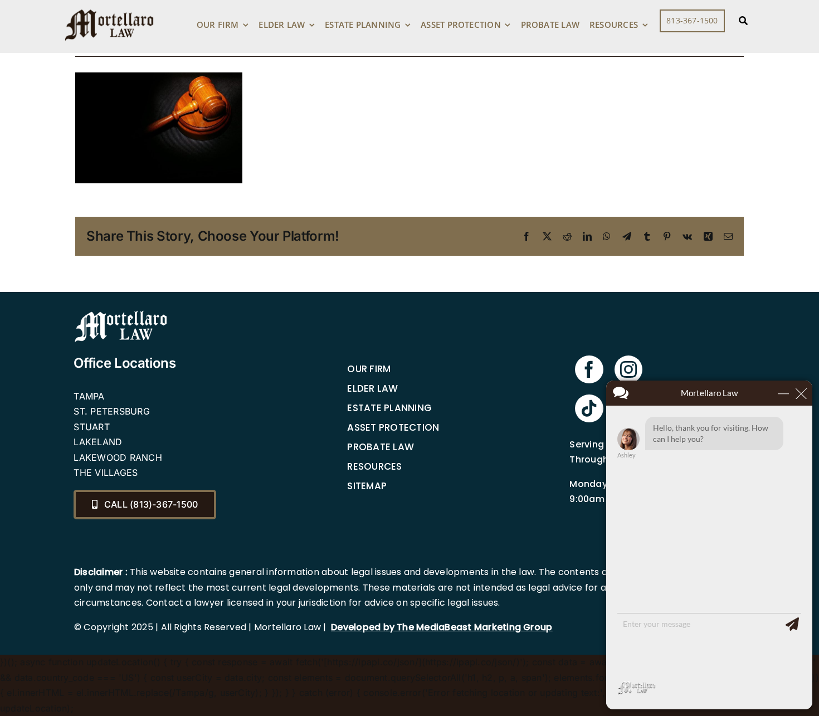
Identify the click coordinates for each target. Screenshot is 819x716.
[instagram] (628, 369)
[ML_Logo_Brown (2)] (109, 6)
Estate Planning (389, 408)
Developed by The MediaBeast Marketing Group (441, 627)
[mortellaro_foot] (121, 313)
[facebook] (589, 369)
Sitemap (367, 486)
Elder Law (372, 388)
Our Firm (369, 369)
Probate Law (380, 447)
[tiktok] (589, 408)
